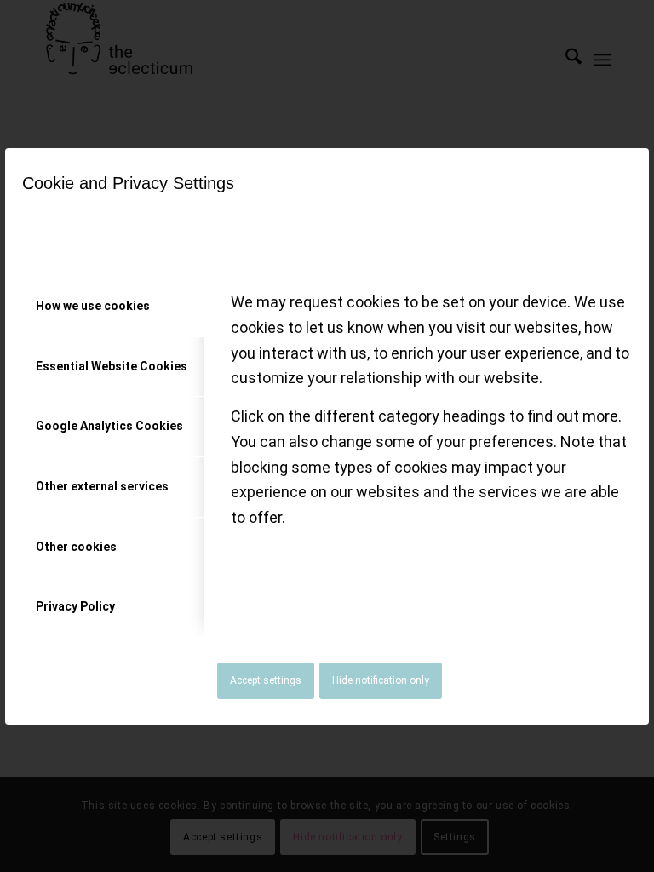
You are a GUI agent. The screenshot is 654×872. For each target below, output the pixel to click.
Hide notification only (380, 680)
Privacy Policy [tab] (75, 606)
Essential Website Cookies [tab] (111, 366)
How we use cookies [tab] (93, 306)
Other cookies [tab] (76, 547)
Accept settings (265, 680)
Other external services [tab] (102, 486)
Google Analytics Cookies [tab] (109, 426)
